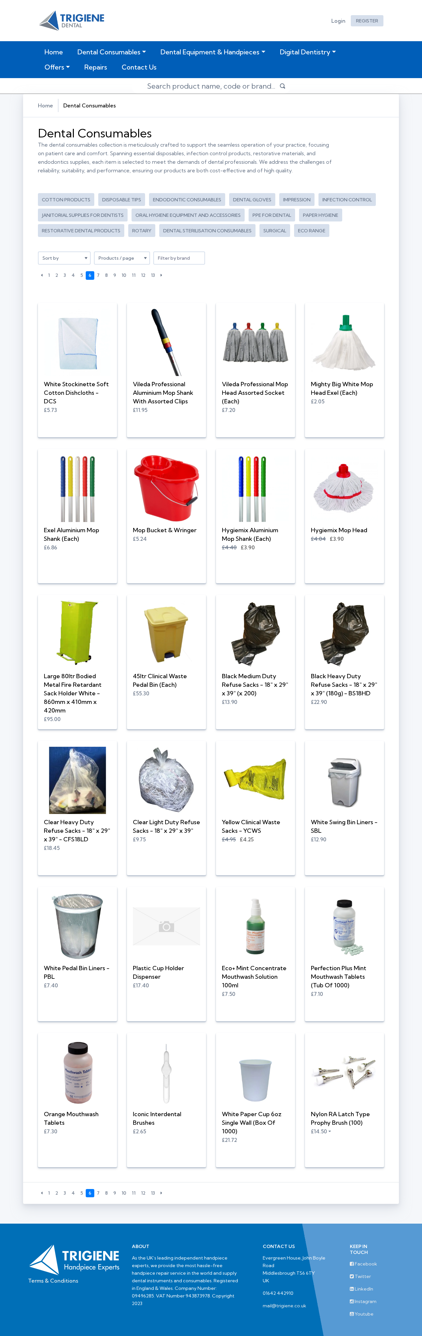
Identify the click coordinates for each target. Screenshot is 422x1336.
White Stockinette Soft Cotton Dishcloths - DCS (76, 392)
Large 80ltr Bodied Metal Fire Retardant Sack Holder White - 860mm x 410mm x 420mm (73, 693)
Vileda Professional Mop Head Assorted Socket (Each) (255, 392)
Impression (297, 200)
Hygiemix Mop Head (339, 530)
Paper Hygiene (320, 215)
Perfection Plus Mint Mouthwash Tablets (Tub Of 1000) (338, 976)
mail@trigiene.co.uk (284, 1306)
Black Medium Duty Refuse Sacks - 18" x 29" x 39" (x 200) (255, 684)
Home (55, 51)
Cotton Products (66, 200)
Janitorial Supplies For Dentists (83, 215)
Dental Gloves (252, 200)
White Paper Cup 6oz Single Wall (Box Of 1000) (252, 1122)
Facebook (365, 1264)
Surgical (274, 231)
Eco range (311, 231)
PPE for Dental (272, 215)
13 (153, 275)
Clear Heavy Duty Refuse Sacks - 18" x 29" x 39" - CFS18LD (77, 830)
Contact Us (139, 67)
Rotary (141, 231)
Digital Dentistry (305, 52)
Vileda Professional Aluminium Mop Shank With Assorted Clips (163, 392)
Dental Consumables (108, 52)
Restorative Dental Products (81, 231)
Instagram (365, 1301)
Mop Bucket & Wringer (164, 530)
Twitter (362, 1276)
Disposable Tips (121, 200)
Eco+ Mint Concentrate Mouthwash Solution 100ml (254, 976)
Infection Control (347, 200)
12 (143, 275)
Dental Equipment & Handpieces (210, 52)
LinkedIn (363, 1289)
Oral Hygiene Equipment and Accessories (188, 215)
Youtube (364, 1314)
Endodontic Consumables (187, 200)
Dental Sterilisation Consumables (207, 231)
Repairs (95, 67)
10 (124, 275)
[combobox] (179, 258)
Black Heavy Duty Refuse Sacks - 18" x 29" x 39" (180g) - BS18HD (344, 684)
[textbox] (179, 258)
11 (134, 275)
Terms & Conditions (53, 1280)
